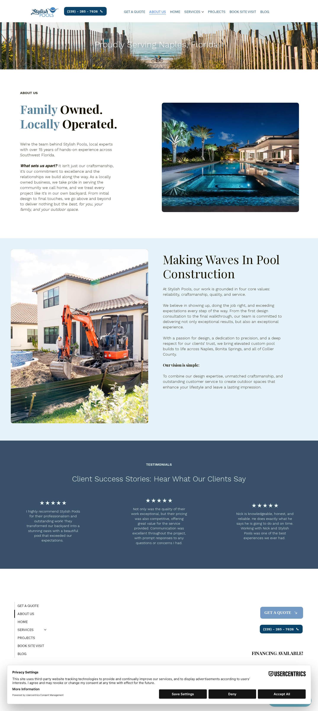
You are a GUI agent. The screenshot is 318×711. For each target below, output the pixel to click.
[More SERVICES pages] (203, 12)
